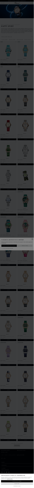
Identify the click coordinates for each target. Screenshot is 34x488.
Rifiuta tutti (17, 483)
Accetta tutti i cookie (17, 481)
